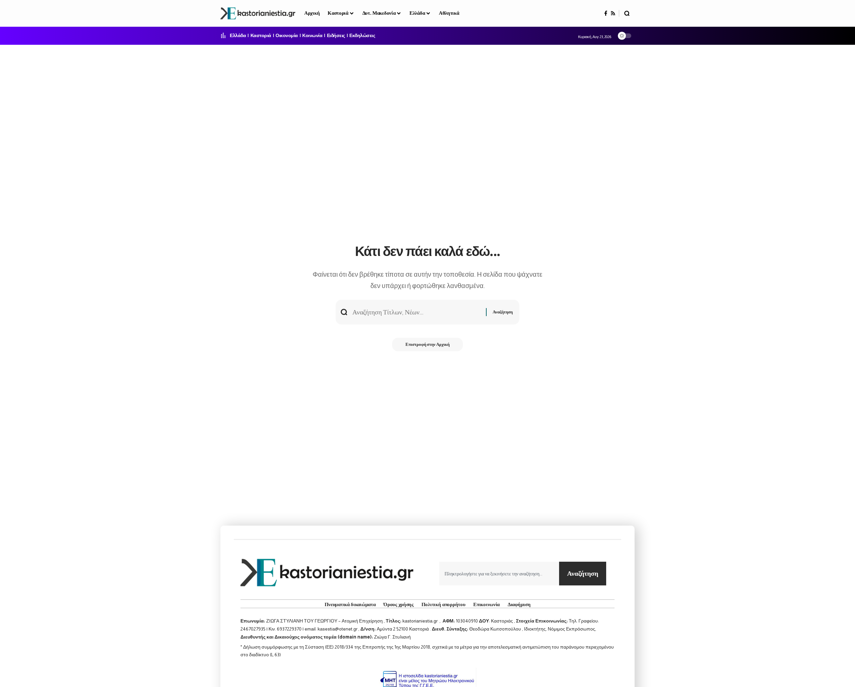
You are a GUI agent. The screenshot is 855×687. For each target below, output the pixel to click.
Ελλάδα (238, 35)
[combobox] (499, 573)
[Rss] (613, 13)
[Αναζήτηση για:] (416, 312)
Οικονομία (287, 35)
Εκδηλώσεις (362, 35)
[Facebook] (606, 13)
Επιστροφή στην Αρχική (427, 344)
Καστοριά (260, 35)
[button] (627, 13)
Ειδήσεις (336, 35)
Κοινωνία (312, 35)
